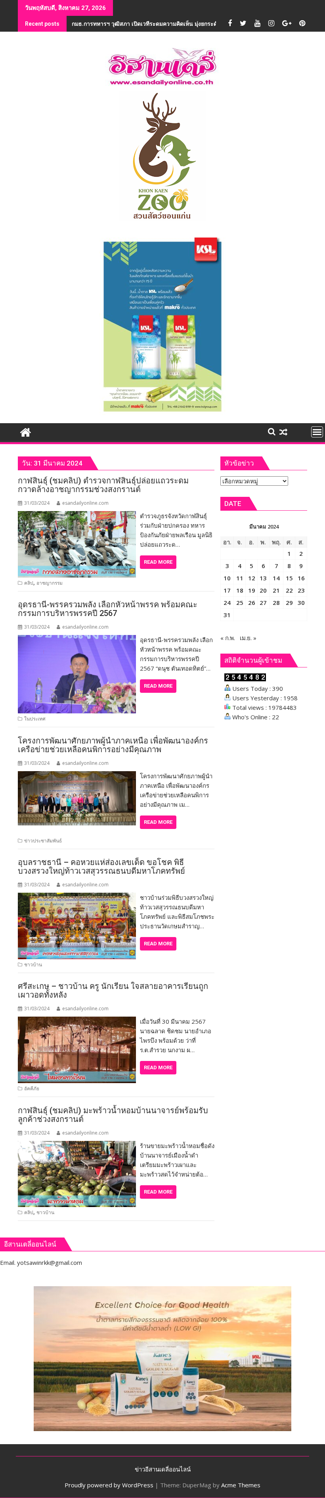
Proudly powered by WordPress (109, 1485)
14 (276, 578)
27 (263, 602)
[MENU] (317, 431)
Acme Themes (240, 1485)
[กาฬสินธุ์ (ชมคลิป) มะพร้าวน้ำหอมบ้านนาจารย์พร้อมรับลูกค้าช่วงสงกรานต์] (77, 1146)
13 (263, 578)
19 (251, 590)
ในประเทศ (35, 718)
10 (227, 578)
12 (251, 578)
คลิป (28, 583)
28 (276, 602)
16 (301, 578)
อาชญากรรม (49, 583)
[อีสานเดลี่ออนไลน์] (25, 431)
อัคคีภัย (31, 1088)
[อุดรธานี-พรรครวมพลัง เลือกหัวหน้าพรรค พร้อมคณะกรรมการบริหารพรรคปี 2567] (77, 640)
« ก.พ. (227, 638)
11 (239, 578)
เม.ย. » (248, 638)
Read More (158, 562)
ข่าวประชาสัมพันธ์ (43, 840)
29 (289, 602)
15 (289, 578)
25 (239, 602)
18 (239, 590)
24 (227, 602)
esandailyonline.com (85, 503)
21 (276, 590)
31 (227, 615)
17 (227, 590)
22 (289, 590)
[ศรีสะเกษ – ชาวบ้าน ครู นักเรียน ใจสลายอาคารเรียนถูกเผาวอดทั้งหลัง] (77, 1021)
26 (251, 602)
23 (301, 590)
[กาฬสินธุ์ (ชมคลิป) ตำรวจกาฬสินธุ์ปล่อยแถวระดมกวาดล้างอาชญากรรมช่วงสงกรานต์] (77, 516)
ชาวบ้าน (33, 964)
